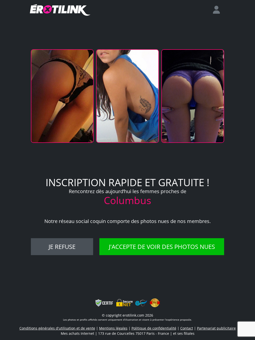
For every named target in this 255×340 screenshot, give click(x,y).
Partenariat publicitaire (216, 328)
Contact (186, 328)
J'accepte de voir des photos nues (162, 246)
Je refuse (62, 246)
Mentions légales (113, 328)
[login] (218, 10)
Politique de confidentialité (153, 328)
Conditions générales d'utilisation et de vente (57, 328)
